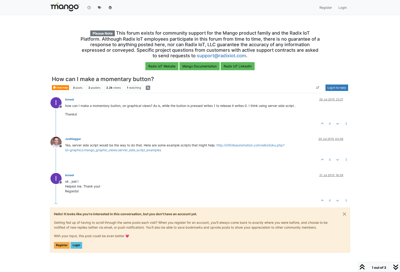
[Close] (344, 214)
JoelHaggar (73, 139)
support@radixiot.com (221, 55)
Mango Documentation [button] (199, 66)
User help (62, 87)
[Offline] (57, 142)
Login (76, 245)
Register (62, 245)
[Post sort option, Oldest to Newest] (318, 88)
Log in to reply (337, 87)
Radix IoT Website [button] (161, 66)
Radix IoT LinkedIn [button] (238, 66)
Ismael (69, 99)
